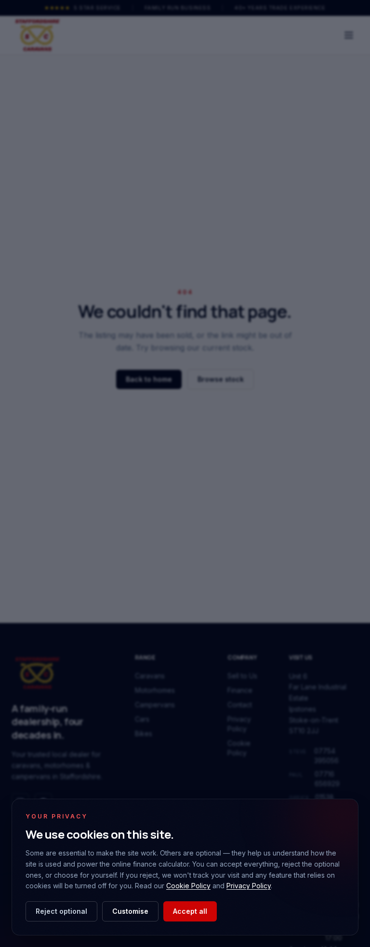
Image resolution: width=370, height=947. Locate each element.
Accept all (190, 911)
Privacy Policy (248, 886)
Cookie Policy (188, 886)
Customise (130, 911)
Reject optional (61, 911)
